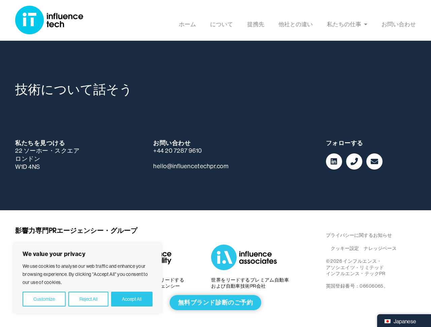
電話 (354, 161)
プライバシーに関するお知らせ (359, 235)
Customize (44, 299)
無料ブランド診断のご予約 (215, 302)
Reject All (88, 299)
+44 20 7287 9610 (177, 150)
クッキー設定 (345, 248)
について (221, 25)
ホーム (187, 25)
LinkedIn (334, 161)
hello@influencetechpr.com (191, 166)
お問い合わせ (399, 25)
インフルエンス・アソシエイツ (245, 257)
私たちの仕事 (344, 25)
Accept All (132, 299)
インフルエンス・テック (49, 20)
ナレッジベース (380, 248)
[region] (87, 278)
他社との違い (295, 25)
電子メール (374, 161)
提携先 (255, 25)
